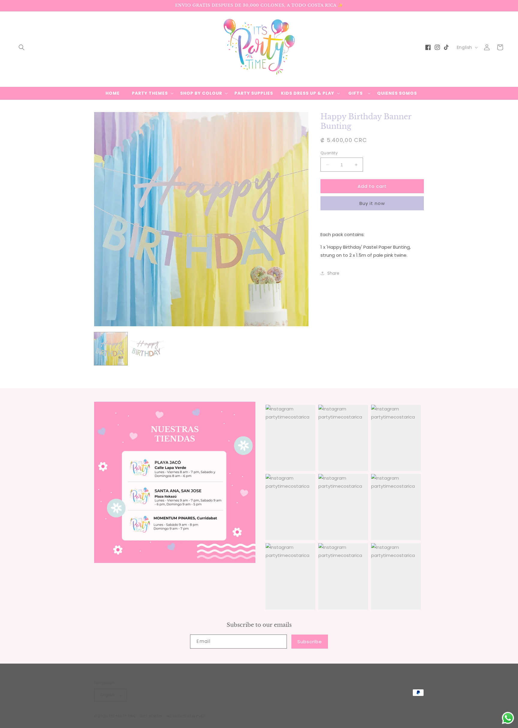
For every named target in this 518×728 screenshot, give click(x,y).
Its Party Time (122, 716)
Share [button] (333, 273)
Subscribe (309, 641)
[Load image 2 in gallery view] (147, 348)
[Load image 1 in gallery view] (110, 348)
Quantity (329, 153)
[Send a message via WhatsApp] (508, 718)
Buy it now (372, 203)
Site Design (151, 716)
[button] (21, 47)
